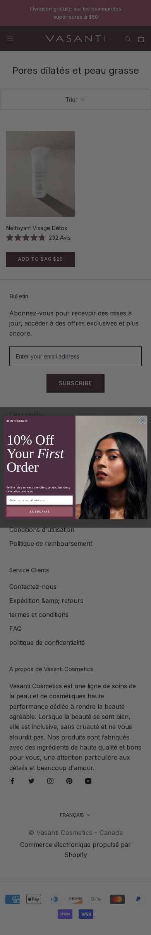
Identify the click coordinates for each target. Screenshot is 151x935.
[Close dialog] (142, 420)
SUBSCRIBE (39, 512)
